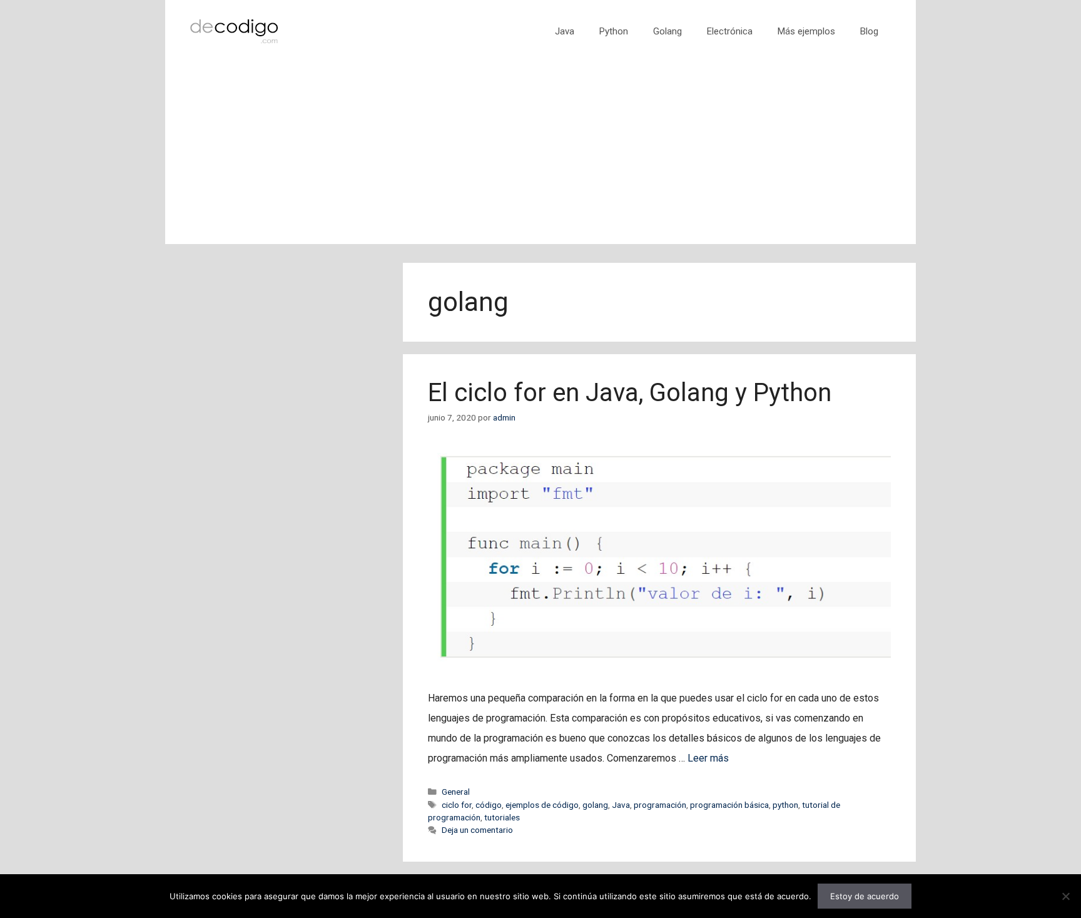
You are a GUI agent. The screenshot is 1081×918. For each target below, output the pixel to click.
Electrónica (730, 31)
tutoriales (502, 817)
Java (564, 31)
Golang (667, 31)
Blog (869, 31)
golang (595, 805)
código (488, 805)
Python (613, 31)
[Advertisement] (540, 156)
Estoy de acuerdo (864, 896)
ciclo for (457, 805)
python (785, 805)
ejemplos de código (542, 805)
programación (660, 805)
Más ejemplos (806, 31)
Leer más (708, 758)
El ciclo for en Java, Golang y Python (629, 392)
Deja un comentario (477, 830)
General (456, 792)
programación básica (729, 805)
